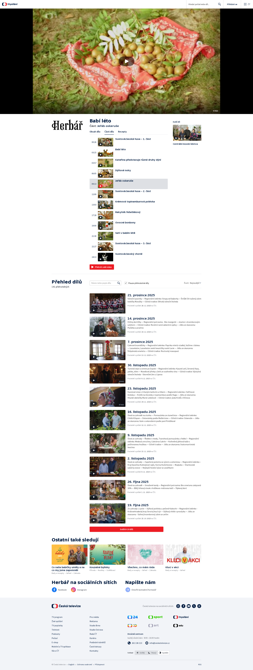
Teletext (55, 629)
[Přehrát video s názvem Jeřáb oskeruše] (126, 61)
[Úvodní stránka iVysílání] (12, 4)
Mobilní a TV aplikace (61, 646)
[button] (126, 61)
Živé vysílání (57, 621)
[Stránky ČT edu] (178, 626)
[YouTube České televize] (189, 606)
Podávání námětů (97, 642)
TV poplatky (57, 625)
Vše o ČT (55, 650)
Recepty (122, 131)
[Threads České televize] (199, 606)
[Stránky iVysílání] (181, 618)
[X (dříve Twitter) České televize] (194, 606)
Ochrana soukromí (84, 664)
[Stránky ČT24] (133, 618)
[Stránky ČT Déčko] (132, 626)
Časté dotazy (95, 646)
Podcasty (56, 634)
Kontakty (94, 650)
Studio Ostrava (96, 629)
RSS (199, 664)
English (71, 664)
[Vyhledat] (119, 283)
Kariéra (93, 638)
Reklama (94, 621)
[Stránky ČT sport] (155, 618)
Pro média (94, 617)
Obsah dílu (95, 131)
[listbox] (152, 652)
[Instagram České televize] (178, 606)
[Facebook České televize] (183, 606)
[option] (140, 653)
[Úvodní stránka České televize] (66, 606)
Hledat (219, 4)
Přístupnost (99, 664)
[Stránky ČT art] (153, 626)
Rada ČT (93, 634)
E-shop (55, 642)
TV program (57, 617)
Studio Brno (95, 625)
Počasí (55, 638)
